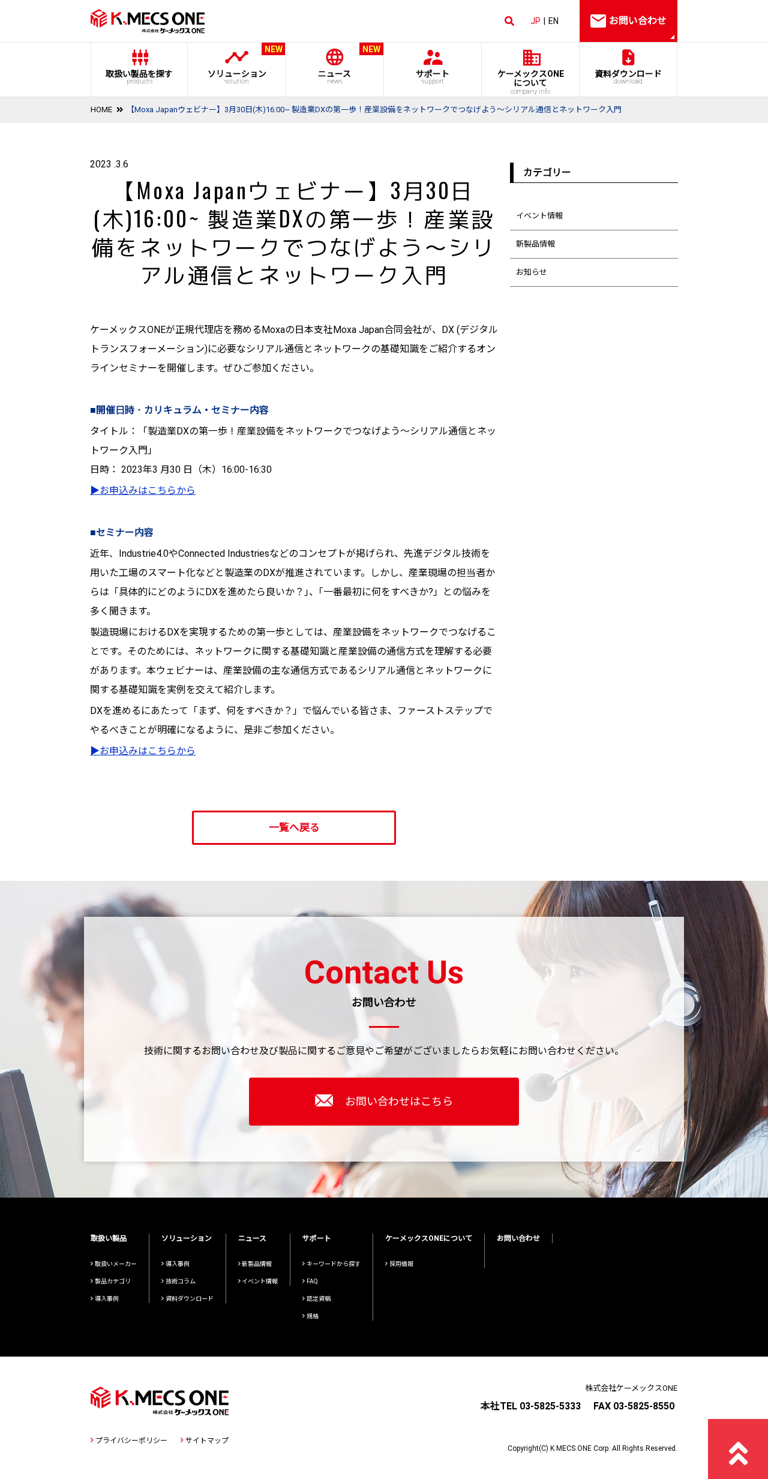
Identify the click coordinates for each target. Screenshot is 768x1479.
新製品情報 (535, 243)
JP (535, 21)
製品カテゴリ (113, 1281)
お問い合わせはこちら (399, 1101)
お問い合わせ (518, 1238)
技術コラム (181, 1281)
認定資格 (319, 1298)
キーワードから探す (334, 1264)
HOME (101, 109)
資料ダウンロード (628, 77)
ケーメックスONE (530, 82)
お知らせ (531, 272)
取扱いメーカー (116, 1264)
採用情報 (401, 1264)
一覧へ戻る (294, 827)
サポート (432, 77)
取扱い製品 (109, 1238)
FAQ (312, 1281)
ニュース (349, 65)
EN (553, 21)
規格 (313, 1316)
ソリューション (245, 65)
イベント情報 (539, 215)
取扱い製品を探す (139, 77)
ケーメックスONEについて (428, 1238)
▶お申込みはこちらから (143, 490)
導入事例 (107, 1298)
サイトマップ (207, 1440)
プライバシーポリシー (131, 1440)
